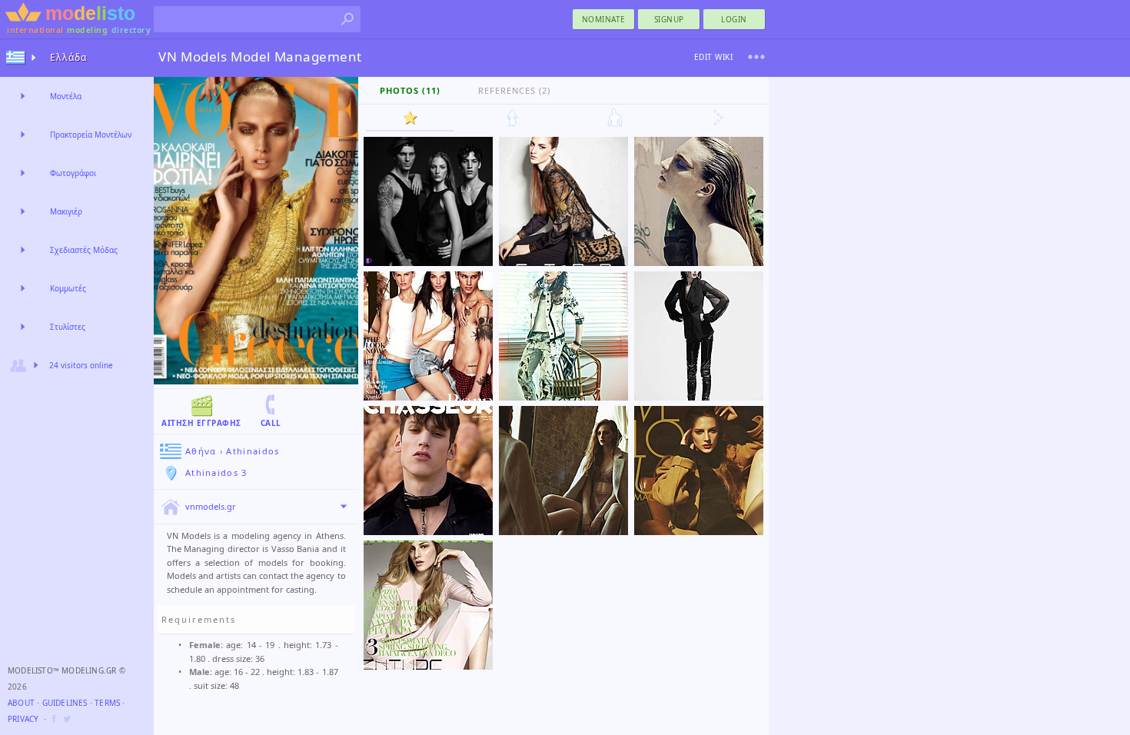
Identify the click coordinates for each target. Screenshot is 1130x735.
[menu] (756, 57)
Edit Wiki (713, 57)
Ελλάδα (68, 57)
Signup (669, 19)
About (21, 702)
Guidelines (65, 702)
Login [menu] (734, 19)
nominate (604, 19)
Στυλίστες (67, 326)
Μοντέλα (65, 96)
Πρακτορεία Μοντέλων (90, 134)
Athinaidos (252, 451)
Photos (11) (410, 90)
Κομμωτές (68, 288)
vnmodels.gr (210, 506)
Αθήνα (201, 451)
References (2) (514, 90)
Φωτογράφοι (73, 173)
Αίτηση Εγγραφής (201, 422)
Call (271, 422)
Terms (107, 702)
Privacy (23, 718)
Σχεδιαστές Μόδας (84, 249)
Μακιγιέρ (66, 211)
